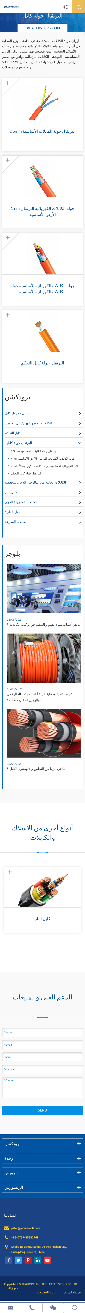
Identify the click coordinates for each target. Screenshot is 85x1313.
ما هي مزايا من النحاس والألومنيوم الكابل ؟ (36, 768)
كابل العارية (12, 511)
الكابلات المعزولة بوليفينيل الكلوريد (28, 422)
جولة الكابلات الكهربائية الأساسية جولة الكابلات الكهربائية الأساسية (42, 288)
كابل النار (11, 492)
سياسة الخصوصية (47, 1292)
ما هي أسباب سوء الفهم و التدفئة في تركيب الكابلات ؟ (43, 624)
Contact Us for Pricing (42, 28)
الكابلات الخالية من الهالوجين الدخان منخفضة (35, 482)
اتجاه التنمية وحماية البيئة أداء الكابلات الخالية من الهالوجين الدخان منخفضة (39, 696)
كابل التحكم (13, 432)
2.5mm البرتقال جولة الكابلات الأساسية (42, 131)
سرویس (11, 1172)
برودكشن (17, 397)
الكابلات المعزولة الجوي (21, 501)
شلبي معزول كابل (17, 413)
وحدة (8, 1158)
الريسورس (13, 1187)
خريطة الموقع (72, 1292)
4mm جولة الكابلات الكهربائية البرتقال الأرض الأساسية (42, 211)
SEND (42, 1110)
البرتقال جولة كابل (19, 442)
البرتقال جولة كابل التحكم (42, 363)
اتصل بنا (10, 1215)
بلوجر (12, 553)
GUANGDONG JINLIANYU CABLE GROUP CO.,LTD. (48, 1284)
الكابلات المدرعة (16, 521)
